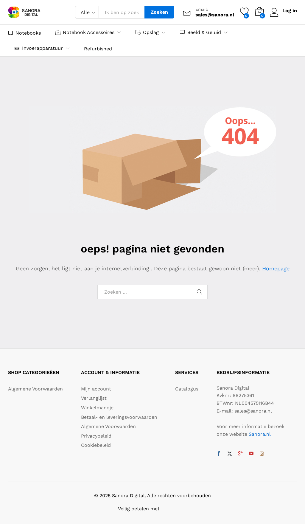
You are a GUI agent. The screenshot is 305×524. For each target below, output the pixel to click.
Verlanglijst (94, 398)
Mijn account (96, 389)
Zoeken (159, 12)
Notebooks (28, 32)
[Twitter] (229, 454)
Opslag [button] (151, 32)
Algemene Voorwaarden (35, 389)
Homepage (276, 268)
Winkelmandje (97, 407)
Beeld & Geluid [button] (204, 32)
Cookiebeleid (96, 445)
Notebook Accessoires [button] (88, 32)
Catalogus (186, 389)
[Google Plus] (240, 454)
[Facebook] (219, 454)
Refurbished (98, 48)
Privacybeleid (96, 436)
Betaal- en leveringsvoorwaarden (119, 417)
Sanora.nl (260, 434)
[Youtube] (251, 454)
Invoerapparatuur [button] (42, 48)
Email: (201, 9)
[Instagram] (261, 454)
